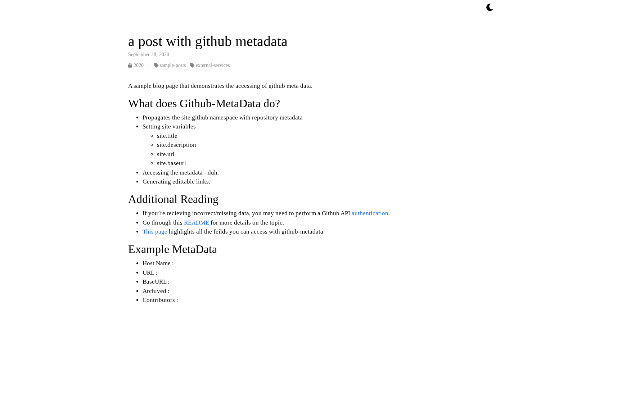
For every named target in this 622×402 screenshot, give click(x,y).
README (196, 222)
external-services (212, 65)
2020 (138, 65)
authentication (369, 213)
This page (155, 231)
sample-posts (172, 65)
